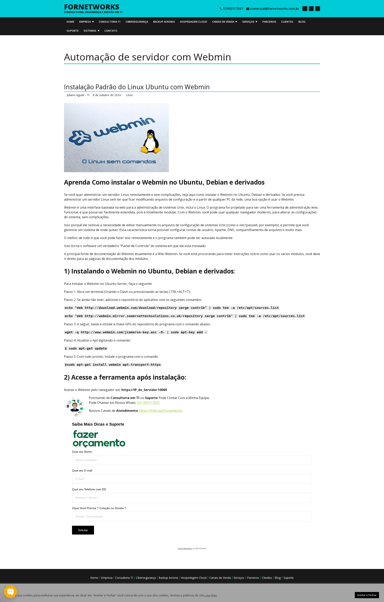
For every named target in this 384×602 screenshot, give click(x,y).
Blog (301, 21)
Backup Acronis (164, 21)
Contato (110, 30)
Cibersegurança (137, 21)
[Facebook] (304, 8)
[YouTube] (317, 8)
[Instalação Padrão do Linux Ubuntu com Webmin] (192, 137)
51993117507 (233, 8)
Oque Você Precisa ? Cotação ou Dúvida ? (99, 508)
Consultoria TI (109, 21)
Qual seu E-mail (82, 470)
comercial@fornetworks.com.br (274, 8)
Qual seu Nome (82, 451)
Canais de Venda (223, 21)
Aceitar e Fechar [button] (367, 595)
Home (70, 21)
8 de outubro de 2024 (107, 95)
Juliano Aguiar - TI (78, 95)
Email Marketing (185, 548)
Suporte (73, 30)
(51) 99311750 (147, 402)
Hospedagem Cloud (193, 21)
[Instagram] (311, 8)
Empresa (85, 21)
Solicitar (83, 530)
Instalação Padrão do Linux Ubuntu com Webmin (137, 86)
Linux (129, 95)
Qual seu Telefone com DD (89, 489)
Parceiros (269, 21)
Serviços (248, 21)
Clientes (287, 21)
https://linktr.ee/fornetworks (160, 410)
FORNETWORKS (91, 6)
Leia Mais (211, 595)
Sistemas (90, 30)
